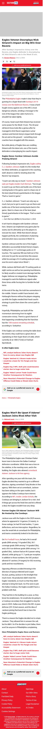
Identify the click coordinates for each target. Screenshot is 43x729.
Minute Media (11, 716)
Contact (5, 693)
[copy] (14, 61)
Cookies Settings (8, 711)
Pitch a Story (31, 696)
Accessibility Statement (11, 708)
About (4, 689)
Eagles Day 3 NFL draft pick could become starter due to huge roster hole (21, 368)
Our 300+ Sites (32, 693)
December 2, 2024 (29, 219)
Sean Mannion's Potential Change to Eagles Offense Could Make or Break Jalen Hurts (21, 380)
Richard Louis (9, 419)
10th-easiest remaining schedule (21, 323)
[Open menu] (3, 3)
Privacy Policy (7, 700)
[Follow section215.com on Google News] (37, 389)
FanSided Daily (7, 696)
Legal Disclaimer (32, 704)
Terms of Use (31, 700)
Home (4, 398)
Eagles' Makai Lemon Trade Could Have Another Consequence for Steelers (20, 374)
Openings (29, 689)
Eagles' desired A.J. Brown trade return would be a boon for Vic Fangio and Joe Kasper (20, 361)
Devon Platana (9, 58)
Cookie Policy (7, 704)
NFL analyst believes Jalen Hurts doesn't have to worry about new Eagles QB (20, 354)
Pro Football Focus (12, 539)
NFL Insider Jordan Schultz (23, 497)
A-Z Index (30, 708)
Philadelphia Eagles (13, 99)
